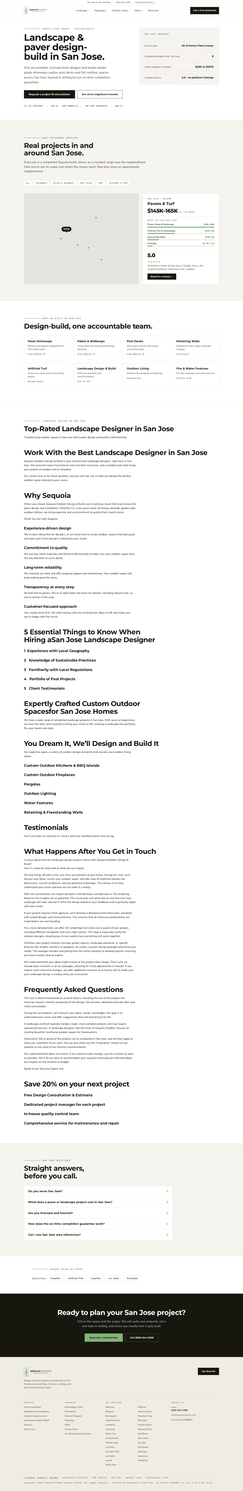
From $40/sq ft (136, 354)
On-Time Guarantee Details (78, 1433)
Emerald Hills (112, 1438)
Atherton (109, 1407)
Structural (182, 354)
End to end (83, 381)
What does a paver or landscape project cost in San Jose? (70, 1202)
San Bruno (143, 1433)
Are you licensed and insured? (50, 1213)
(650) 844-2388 (123, 2)
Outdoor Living (119, 10)
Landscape (82, 10)
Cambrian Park (75, 1278)
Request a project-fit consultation (49, 94)
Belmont (109, 1411)
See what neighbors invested (100, 94)
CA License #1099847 (182, 1419)
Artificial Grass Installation (36, 1411)
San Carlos (143, 1438)
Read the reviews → (161, 276)
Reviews (28, 1424)
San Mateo (143, 1447)
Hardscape (99, 10)
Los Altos (109, 1447)
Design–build (35, 381)
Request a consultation (103, 1337)
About (138, 10)
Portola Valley (145, 1424)
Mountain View (145, 1416)
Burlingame (111, 1416)
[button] (66, 232)
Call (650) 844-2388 (142, 1337)
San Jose (142, 1442)
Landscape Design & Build (36, 1420)
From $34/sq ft (86, 354)
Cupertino (96, 1278)
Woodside (143, 1460)
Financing (69, 1420)
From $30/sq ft (37, 354)
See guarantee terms (145, 2)
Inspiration (134, 378)
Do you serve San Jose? (45, 1191)
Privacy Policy (71, 1429)
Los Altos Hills (112, 1451)
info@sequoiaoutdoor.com (183, 1415)
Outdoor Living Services (35, 1416)
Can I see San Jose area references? (54, 1234)
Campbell (55, 1278)
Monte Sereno (144, 1411)
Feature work (184, 378)
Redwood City (145, 1429)
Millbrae (142, 1407)
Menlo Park (110, 1465)
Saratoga (142, 1451)
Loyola (108, 1460)
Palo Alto (142, 1420)
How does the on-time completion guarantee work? (66, 1223)
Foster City (110, 1433)
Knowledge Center (74, 1407)
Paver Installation (32, 1407)
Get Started (208, 1371)
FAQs (67, 1424)
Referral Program (73, 1416)
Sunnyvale (132, 1278)
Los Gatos (114, 1278)
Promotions (70, 1411)
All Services (29, 1429)
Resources (153, 10)
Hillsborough (111, 1442)
